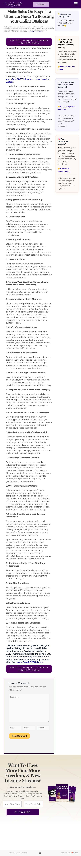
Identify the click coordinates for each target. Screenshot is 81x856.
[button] (64, 4)
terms (39, 31)
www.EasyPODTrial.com (18, 79)
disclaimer (32, 31)
